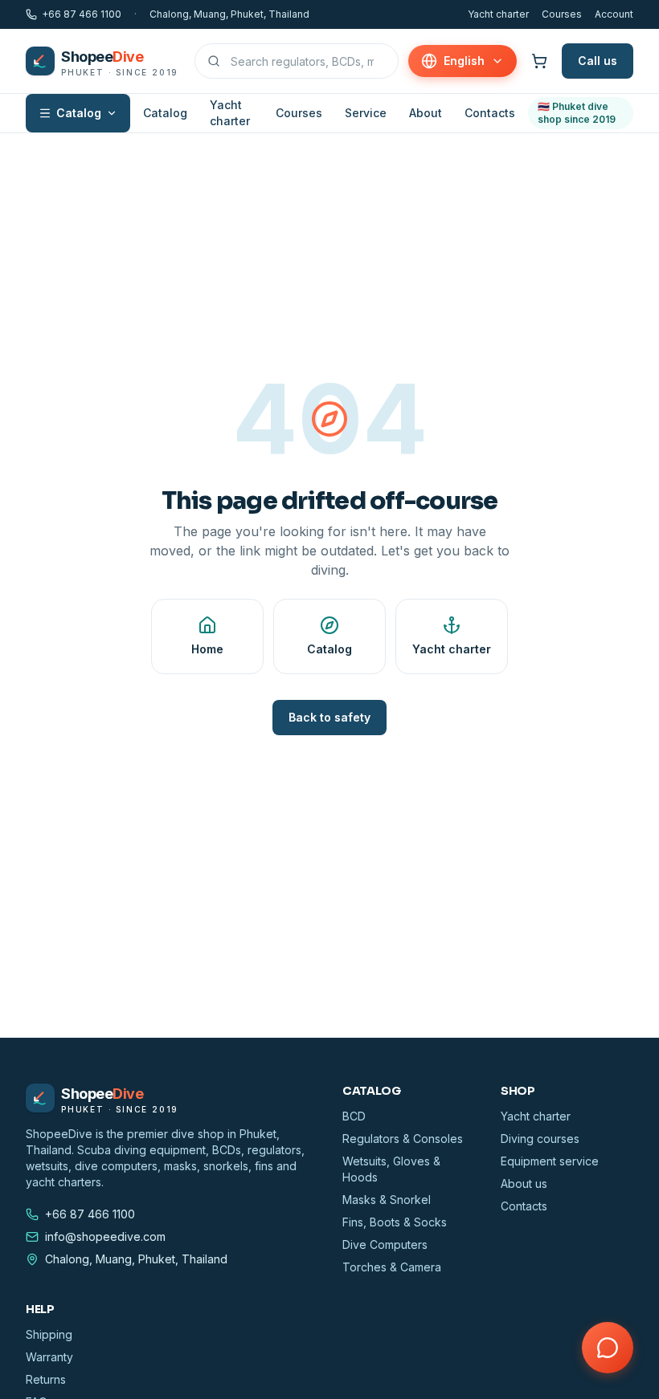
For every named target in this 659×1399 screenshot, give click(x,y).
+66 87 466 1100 (81, 14)
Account (614, 14)
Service (366, 113)
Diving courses (540, 1138)
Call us (597, 60)
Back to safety (329, 717)
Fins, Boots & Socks (394, 1222)
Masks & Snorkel (386, 1199)
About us (524, 1183)
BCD (354, 1116)
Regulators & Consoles (402, 1138)
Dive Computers (385, 1244)
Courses (562, 14)
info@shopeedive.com (105, 1236)
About (425, 113)
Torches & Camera (391, 1267)
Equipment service (550, 1161)
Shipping (49, 1334)
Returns (46, 1379)
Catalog (78, 113)
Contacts (490, 113)
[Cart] (539, 61)
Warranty (49, 1357)
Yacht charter (498, 14)
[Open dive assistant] (607, 1347)
